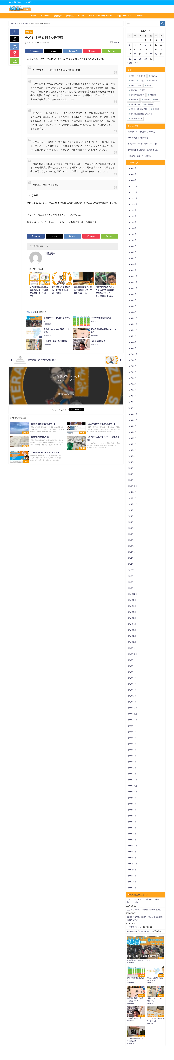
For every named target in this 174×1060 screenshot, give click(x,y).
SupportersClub (124, 16)
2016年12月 (132, 408)
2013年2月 (132, 546)
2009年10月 (132, 720)
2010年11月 (132, 654)
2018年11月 (132, 324)
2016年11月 (132, 414)
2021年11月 (132, 198)
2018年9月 (132, 336)
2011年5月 (132, 618)
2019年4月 (132, 312)
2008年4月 (132, 828)
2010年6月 (132, 672)
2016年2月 (132, 468)
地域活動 (147, 99)
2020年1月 (132, 270)
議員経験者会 (135, 104)
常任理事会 (134, 99)
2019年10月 (132, 288)
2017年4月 (132, 384)
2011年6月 (132, 612)
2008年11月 (132, 786)
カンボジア (153, 81)
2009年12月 (132, 708)
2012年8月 (132, 564)
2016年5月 (132, 450)
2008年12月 (132, 780)
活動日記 (69, 16)
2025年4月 (132, 180)
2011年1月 (132, 642)
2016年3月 (132, 462)
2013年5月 (132, 528)
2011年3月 (132, 630)
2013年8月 (132, 516)
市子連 (149, 85)
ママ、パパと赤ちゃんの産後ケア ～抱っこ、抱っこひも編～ (145, 901)
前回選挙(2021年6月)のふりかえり (141, 132)
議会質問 (58, 16)
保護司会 (154, 76)
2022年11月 (132, 186)
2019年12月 (132, 276)
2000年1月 (132, 888)
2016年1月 (132, 474)
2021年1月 (132, 240)
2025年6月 (132, 168)
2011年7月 (132, 606)
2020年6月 (132, 258)
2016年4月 (132, 456)
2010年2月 (132, 696)
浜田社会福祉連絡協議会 (139, 109)
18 (161, 49)
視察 (132, 76)
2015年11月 (132, 486)
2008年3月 (132, 834)
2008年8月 (132, 804)
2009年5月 (132, 750)
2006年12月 (132, 864)
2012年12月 (132, 552)
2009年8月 (132, 732)
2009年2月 (132, 768)
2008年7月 (132, 810)
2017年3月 (132, 390)
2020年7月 (132, 252)
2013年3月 (132, 540)
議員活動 (156, 109)
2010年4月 (132, 684)
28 (140, 59)
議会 (156, 99)
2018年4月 (132, 342)
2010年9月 (132, 660)
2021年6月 (132, 216)
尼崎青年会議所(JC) (137, 95)
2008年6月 (132, 816)
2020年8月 (132, 246)
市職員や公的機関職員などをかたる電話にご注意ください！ (145, 918)
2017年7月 (132, 366)
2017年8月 (132, 360)
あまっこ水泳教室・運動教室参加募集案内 (144, 909)
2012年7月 (132, 570)
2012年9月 (132, 558)
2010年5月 (132, 678)
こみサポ (142, 76)
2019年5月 (132, 306)
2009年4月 (132, 756)
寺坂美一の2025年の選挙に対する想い (143, 144)
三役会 (141, 81)
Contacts (139, 16)
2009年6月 (132, 744)
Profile (33, 16)
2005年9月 (132, 882)
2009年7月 (132, 738)
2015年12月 (132, 480)
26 (130, 59)
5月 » (135, 63)
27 (135, 59)
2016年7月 (132, 438)
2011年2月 (132, 636)
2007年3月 (132, 858)
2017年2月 (132, 396)
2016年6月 (132, 444)
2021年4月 (132, 228)
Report (81, 16)
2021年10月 (132, 204)
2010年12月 (132, 648)
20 (135, 54)
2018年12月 (132, 318)
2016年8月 (132, 432)
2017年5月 (132, 378)
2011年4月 (132, 624)
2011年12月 (132, 594)
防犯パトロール (136, 85)
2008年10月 (132, 792)
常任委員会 (149, 104)
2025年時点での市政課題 (138, 138)
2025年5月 (132, 174)
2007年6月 (132, 852)
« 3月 (129, 63)
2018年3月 (132, 348)
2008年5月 (132, 822)
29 (145, 59)
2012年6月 (132, 576)
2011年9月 (132, 600)
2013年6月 (132, 522)
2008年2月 (132, 840)
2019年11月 (132, 282)
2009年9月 (132, 726)
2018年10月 (132, 330)
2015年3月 (132, 492)
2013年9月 (132, 510)
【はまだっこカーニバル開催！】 (141, 156)
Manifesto (45, 16)
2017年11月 (132, 354)
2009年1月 (132, 774)
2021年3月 (132, 234)
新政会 (144, 90)
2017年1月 (132, 402)
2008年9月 (132, 798)
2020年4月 (132, 264)
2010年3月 (132, 690)
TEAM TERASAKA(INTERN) (100, 16)
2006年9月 (132, 870)
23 (151, 54)
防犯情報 (153, 95)
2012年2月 (132, 582)
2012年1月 (132, 588)
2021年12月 (132, 192)
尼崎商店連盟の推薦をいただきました (143, 150)
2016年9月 (132, 426)
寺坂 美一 (117, 42)
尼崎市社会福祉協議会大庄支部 (141, 114)
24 (156, 54)
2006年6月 (132, 876)
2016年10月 (132, 420)
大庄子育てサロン (134, 927)
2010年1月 (132, 702)
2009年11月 (132, 714)
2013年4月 (132, 534)
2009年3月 (132, 762)
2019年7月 (132, 294)
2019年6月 (132, 300)
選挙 (132, 81)
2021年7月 (132, 210)
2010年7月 (132, 666)
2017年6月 (132, 372)
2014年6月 (132, 498)
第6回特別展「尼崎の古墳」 (138, 931)
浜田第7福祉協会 (136, 118)
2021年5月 (132, 222)
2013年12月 (132, 504)
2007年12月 (132, 846)
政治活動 (134, 90)
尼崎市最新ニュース (139, 895)
